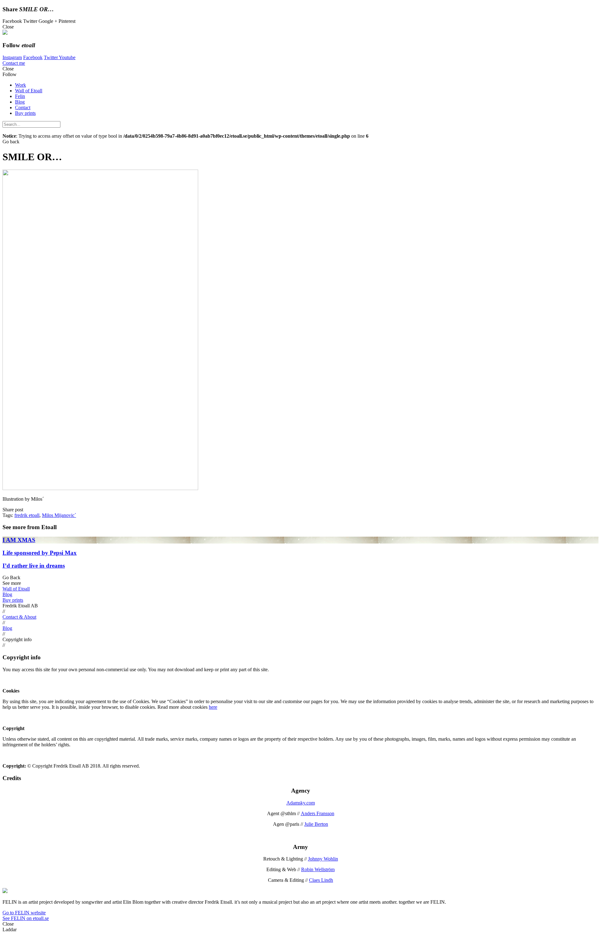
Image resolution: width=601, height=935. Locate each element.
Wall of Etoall (28, 90)
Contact (22, 107)
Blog (20, 102)
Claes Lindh (321, 880)
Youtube (67, 57)
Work (20, 85)
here (213, 707)
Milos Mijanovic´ (59, 515)
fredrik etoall (26, 515)
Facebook (33, 57)
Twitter (51, 57)
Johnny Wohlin (323, 858)
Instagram (12, 57)
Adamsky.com (300, 802)
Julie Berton (316, 824)
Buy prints (25, 113)
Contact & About (19, 617)
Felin (20, 96)
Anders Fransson (317, 813)
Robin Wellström (318, 869)
